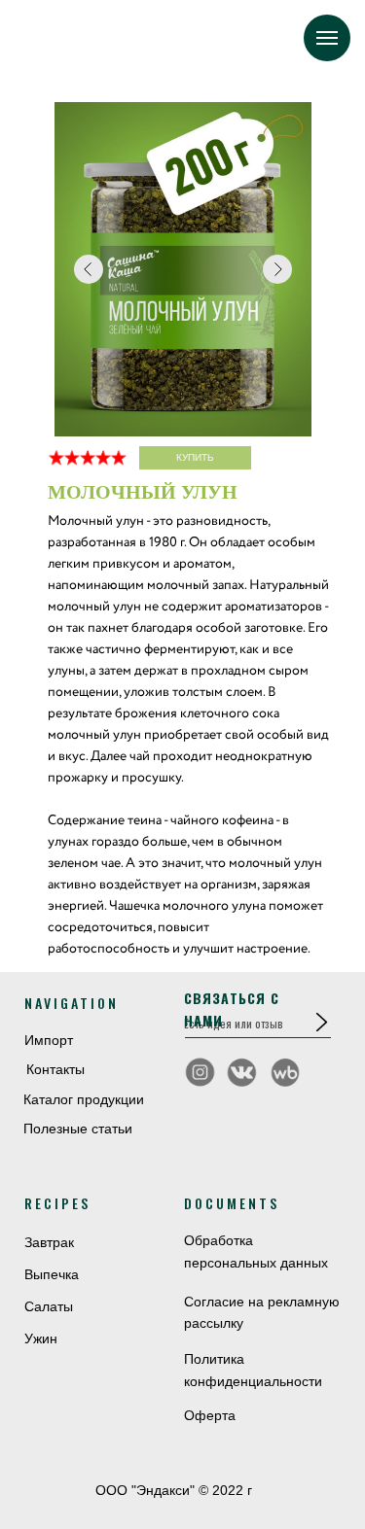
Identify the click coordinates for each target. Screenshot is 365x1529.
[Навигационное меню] (327, 38)
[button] (321, 1022)
